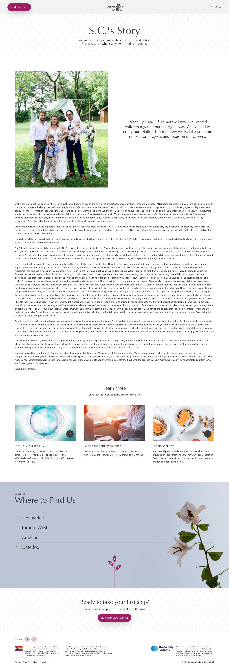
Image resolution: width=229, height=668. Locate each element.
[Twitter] (27, 639)
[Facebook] (34, 639)
